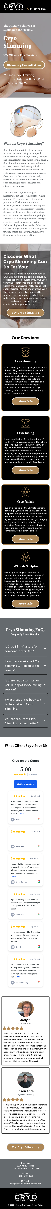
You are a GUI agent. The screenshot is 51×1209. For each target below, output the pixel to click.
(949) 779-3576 (25, 1176)
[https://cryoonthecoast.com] (13, 6)
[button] (36, 5)
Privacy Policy (37, 1205)
